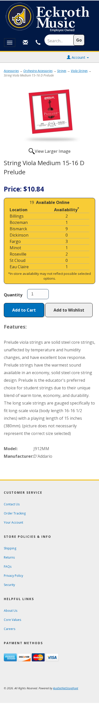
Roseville (18, 254)
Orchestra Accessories (38, 71)
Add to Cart (24, 310)
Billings (17, 216)
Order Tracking (15, 513)
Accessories (11, 71)
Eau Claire (19, 267)
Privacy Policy (13, 575)
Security (9, 585)
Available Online (53, 202)
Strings (61, 71)
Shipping (10, 548)
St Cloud (17, 260)
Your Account (13, 522)
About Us (10, 610)
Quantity (13, 295)
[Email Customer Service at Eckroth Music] (25, 42)
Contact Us (12, 504)
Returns (9, 557)
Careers (9, 629)
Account (78, 57)
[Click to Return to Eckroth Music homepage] (49, 17)
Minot (15, 248)
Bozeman (19, 222)
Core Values (12, 620)
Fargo (15, 241)
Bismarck (18, 229)
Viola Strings (79, 71)
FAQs (7, 566)
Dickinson (19, 235)
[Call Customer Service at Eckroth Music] (38, 42)
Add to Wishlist (69, 310)
